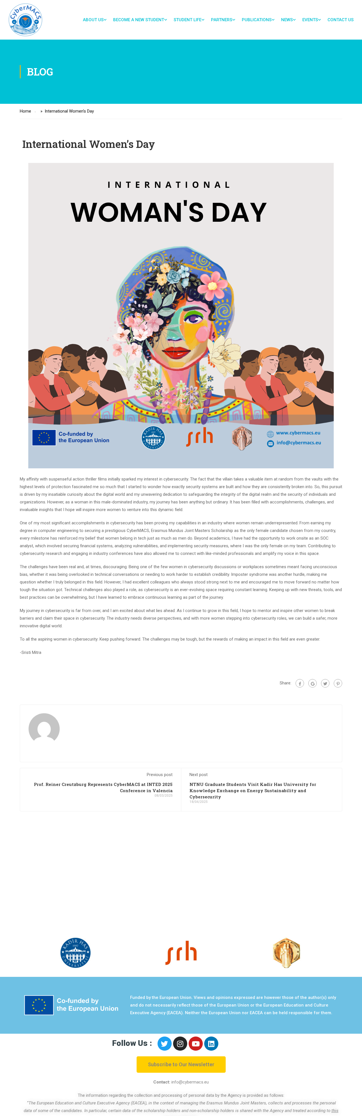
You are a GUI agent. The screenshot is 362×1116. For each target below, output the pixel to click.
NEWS (287, 19)
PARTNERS (221, 19)
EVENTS (310, 19)
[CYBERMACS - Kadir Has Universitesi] (25, 20)
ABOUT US (93, 19)
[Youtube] (196, 1044)
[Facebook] (300, 683)
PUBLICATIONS (257, 19)
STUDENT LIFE (187, 19)
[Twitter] (325, 683)
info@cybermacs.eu (190, 1082)
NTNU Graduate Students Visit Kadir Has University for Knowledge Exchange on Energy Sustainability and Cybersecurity (252, 790)
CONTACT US (340, 19)
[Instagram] (180, 1044)
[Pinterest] (338, 683)
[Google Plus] (312, 683)
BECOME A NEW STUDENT (138, 19)
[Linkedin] (211, 1044)
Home (25, 111)
